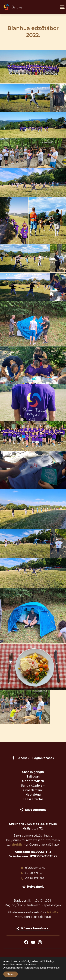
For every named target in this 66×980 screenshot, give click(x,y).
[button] (62, 7)
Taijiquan (33, 776)
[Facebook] (26, 942)
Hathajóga (33, 794)
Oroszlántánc (33, 790)
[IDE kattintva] (31, 967)
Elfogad (10, 974)
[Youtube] (33, 942)
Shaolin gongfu (33, 772)
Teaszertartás (33, 799)
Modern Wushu (33, 781)
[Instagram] (40, 942)
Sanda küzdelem (33, 785)
